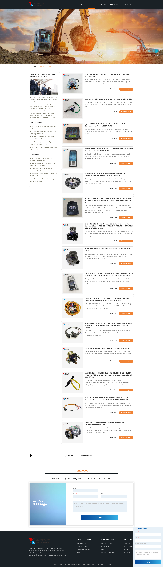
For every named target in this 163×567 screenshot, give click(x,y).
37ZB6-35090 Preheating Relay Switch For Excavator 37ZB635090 (107, 348)
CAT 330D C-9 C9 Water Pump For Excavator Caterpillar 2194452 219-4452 (108, 250)
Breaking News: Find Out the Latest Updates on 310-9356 (43, 148)
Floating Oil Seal (82, 546)
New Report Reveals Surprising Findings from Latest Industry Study (43, 180)
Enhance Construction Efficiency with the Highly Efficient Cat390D (42, 138)
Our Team (127, 549)
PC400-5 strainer (106, 543)
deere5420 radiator (107, 553)
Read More (113, 89)
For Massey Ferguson (84, 549)
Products (91, 4)
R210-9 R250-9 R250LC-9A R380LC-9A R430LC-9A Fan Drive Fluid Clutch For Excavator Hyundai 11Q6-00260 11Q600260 (107, 175)
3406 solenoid (105, 546)
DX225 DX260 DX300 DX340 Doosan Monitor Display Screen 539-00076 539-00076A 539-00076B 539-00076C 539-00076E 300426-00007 (109, 275)
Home (80, 4)
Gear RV (79, 553)
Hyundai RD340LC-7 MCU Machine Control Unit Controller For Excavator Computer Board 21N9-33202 (105, 125)
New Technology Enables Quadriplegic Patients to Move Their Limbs (42, 143)
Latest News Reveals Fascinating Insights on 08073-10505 (43, 175)
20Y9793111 (104, 549)
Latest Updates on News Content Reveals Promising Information (43, 133)
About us (128, 4)
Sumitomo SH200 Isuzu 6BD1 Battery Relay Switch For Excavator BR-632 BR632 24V (108, 75)
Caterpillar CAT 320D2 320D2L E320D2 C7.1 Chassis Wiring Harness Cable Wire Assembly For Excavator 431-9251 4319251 (107, 299)
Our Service (127, 552)
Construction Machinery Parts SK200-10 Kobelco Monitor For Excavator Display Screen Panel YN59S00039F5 (109, 150)
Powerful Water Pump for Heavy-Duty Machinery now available (42, 159)
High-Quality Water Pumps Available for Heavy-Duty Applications (42, 164)
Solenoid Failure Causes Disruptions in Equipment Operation (42, 170)
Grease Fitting (81, 543)
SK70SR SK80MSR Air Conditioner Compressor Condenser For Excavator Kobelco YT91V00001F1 (105, 424)
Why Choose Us (129, 546)
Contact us (114, 4)
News (103, 4)
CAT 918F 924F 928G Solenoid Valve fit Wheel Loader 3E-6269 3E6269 (108, 99)
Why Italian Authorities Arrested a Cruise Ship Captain (44, 127)
